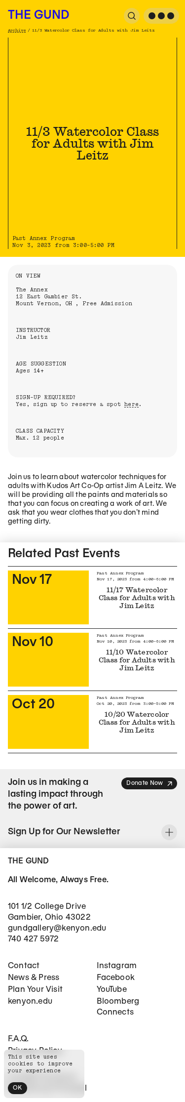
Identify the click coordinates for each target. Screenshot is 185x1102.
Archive (17, 30)
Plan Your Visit (35, 989)
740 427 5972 (33, 939)
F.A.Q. (18, 1039)
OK (17, 1088)
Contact (23, 966)
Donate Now (144, 783)
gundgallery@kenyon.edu (57, 928)
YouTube (112, 989)
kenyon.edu (30, 1001)
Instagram (117, 966)
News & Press (33, 977)
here (131, 404)
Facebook (116, 977)
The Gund (38, 15)
